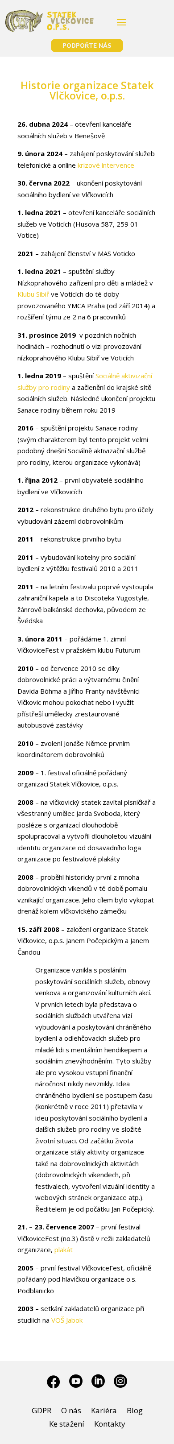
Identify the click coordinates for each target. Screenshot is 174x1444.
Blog (135, 1411)
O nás (71, 1411)
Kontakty (109, 1425)
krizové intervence (106, 165)
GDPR (41, 1411)
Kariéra (104, 1411)
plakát (63, 1249)
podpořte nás (87, 45)
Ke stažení (66, 1425)
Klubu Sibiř (33, 294)
